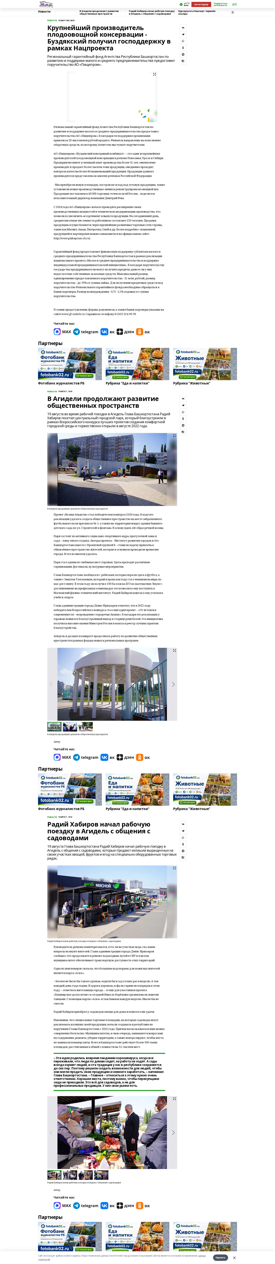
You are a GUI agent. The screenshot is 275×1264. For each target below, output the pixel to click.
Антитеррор (201, 4)
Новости (44, 11)
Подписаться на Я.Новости (220, 4)
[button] (173, 684)
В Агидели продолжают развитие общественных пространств (99, 12)
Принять (221, 1257)
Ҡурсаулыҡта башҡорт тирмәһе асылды (196, 12)
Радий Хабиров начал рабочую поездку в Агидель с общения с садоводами (152, 12)
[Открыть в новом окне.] (62, 331)
